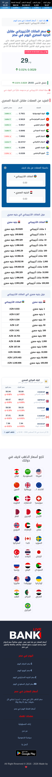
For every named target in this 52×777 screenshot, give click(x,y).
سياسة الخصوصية (24, 737)
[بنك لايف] (26, 634)
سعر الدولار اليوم (24, 664)
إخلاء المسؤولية (24, 724)
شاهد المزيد (10, 432)
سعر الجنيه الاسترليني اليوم (24, 677)
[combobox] (26, 176)
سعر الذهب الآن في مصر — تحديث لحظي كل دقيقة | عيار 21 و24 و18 (24, 701)
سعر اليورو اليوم (24, 670)
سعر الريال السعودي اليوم (23, 684)
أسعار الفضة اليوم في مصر (24, 709)
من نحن (24, 731)
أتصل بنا (24, 744)
